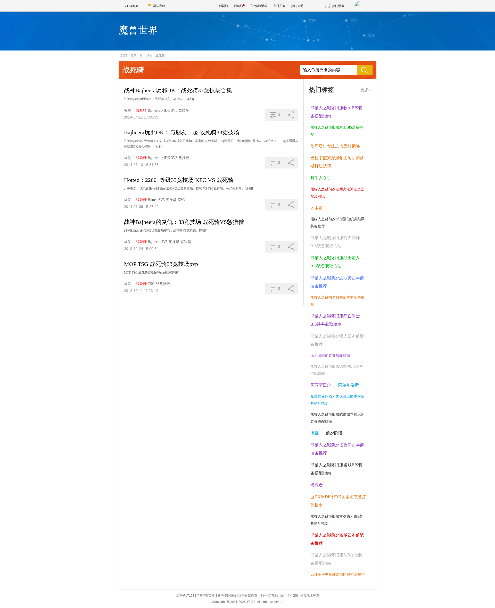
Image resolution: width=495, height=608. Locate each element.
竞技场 (183, 110)
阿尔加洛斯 (348, 385)
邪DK (165, 110)
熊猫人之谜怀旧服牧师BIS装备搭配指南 (336, 112)
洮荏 (314, 433)
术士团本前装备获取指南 (330, 356)
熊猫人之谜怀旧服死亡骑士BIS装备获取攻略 (335, 320)
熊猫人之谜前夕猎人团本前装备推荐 (337, 340)
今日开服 (279, 6)
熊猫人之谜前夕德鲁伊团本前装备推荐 (337, 449)
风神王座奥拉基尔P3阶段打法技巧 (337, 575)
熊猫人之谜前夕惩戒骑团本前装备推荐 (337, 282)
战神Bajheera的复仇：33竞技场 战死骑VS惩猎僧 (184, 222)
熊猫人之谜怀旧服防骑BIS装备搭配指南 (336, 559)
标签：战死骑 (155, 55)
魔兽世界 (136, 55)
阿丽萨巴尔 (320, 385)
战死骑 (141, 110)
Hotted (153, 200)
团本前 (316, 208)
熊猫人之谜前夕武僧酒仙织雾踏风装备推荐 (337, 222)
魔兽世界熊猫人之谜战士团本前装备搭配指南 (337, 400)
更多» (366, 90)
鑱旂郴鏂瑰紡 (268, 595)
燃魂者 (316, 485)
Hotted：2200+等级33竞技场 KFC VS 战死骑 (179, 180)
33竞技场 (163, 284)
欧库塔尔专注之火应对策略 (335, 146)
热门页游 (297, 6)
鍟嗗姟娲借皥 (247, 595)
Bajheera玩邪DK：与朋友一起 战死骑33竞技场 (181, 132)
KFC (181, 200)
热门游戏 (338, 6)
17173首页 (130, 6)
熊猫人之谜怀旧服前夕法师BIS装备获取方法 (335, 241)
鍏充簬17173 (185, 595)
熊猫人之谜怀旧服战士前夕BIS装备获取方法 (335, 262)
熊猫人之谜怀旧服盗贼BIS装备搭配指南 (336, 469)
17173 (123, 55)
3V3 (174, 110)
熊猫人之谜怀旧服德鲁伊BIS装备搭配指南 (336, 370)
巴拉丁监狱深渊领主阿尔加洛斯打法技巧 (337, 162)
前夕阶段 (334, 433)
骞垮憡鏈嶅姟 (227, 595)
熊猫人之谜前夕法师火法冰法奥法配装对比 (337, 192)
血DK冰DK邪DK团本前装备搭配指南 (338, 501)
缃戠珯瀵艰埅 (309, 595)
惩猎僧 (185, 242)
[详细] (190, 99)
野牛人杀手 (320, 178)
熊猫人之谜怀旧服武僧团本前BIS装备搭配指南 (336, 418)
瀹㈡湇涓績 (289, 595)
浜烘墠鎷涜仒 (206, 595)
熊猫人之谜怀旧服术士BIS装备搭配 (336, 131)
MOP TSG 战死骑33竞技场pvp (161, 264)
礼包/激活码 (259, 6)
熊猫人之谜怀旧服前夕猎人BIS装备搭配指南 (336, 520)
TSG (151, 284)
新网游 (223, 6)
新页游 (238, 6)
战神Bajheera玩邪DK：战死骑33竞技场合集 (178, 90)
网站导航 (159, 6)
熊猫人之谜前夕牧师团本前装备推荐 (337, 301)
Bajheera (154, 110)
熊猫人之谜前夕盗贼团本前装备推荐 (337, 539)
